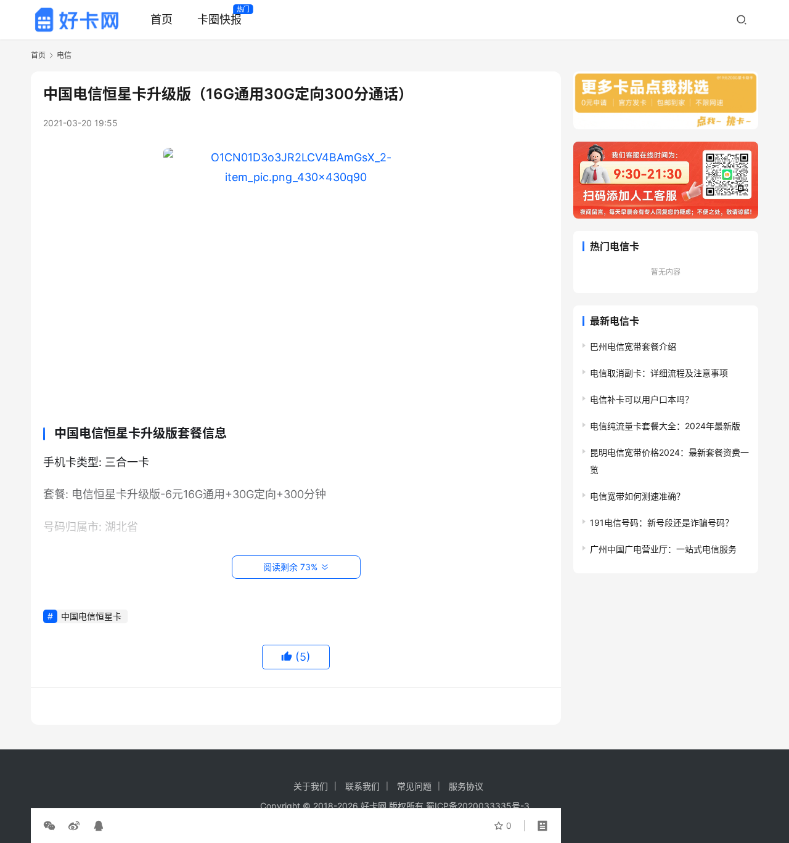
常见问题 (414, 786)
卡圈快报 (219, 19)
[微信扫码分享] (51, 826)
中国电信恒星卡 (91, 616)
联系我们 (362, 786)
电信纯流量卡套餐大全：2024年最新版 (665, 426)
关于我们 (310, 786)
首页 (161, 19)
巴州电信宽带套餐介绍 (633, 346)
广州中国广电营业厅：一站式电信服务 (663, 549)
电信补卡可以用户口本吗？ (641, 399)
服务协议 (466, 786)
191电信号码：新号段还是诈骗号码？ (662, 522)
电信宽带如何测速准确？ (637, 496)
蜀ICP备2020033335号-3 (477, 806)
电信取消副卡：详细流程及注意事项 (659, 373)
